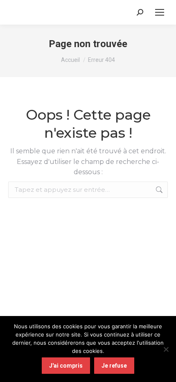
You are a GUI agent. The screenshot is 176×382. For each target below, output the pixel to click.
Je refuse (114, 365)
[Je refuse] (166, 349)
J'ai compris (66, 365)
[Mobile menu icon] (159, 12)
